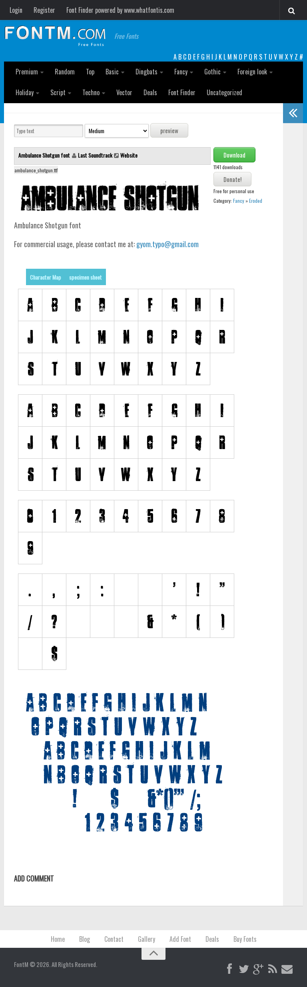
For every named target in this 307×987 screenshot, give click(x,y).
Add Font (180, 939)
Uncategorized (224, 92)
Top (90, 71)
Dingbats (146, 71)
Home (58, 939)
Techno (91, 92)
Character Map (45, 277)
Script (58, 92)
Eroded (255, 200)
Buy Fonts (245, 939)
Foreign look (252, 71)
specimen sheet (85, 277)
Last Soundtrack (95, 155)
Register (44, 10)
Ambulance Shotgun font (44, 155)
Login (16, 10)
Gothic (212, 71)
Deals (150, 92)
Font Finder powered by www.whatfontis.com (120, 10)
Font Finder (181, 92)
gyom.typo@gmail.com (167, 244)
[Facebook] (229, 969)
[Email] (287, 969)
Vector (124, 92)
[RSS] (272, 969)
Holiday (25, 92)
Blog (84, 939)
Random (65, 71)
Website (129, 155)
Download (234, 154)
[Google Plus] (258, 969)
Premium (27, 71)
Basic (112, 71)
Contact (114, 939)
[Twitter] (243, 969)
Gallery (146, 939)
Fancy (180, 71)
